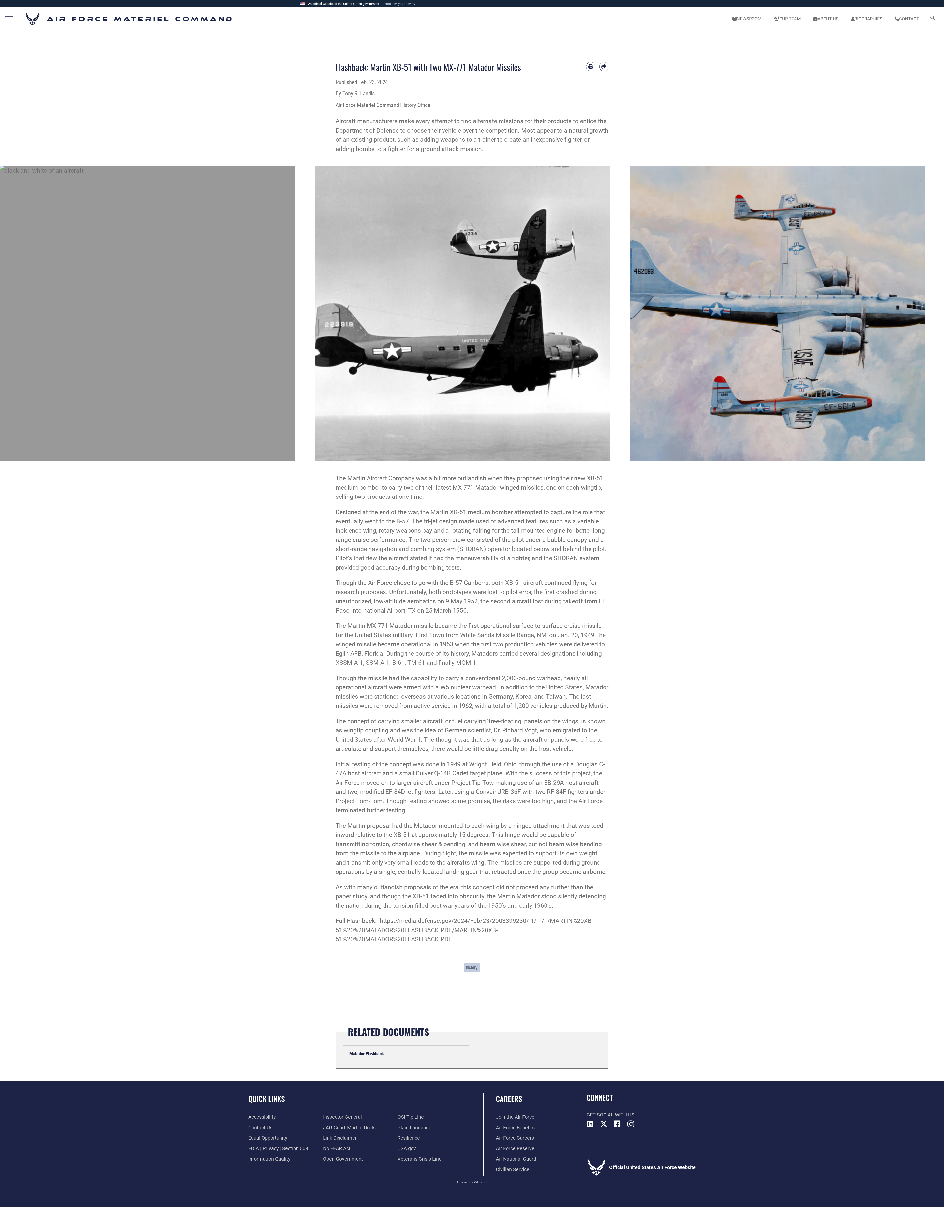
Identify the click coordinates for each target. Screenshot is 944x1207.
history (471, 967)
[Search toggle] (932, 19)
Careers (509, 1098)
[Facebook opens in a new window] (617, 1124)
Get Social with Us (610, 1115)
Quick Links (266, 1098)
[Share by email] (604, 66)
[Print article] (590, 66)
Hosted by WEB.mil (472, 1182)
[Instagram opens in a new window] (630, 1124)
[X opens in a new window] (603, 1124)
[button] (399, 3)
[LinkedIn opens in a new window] (590, 1124)
